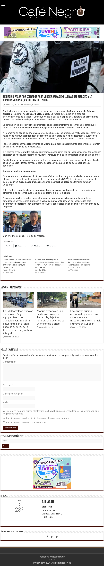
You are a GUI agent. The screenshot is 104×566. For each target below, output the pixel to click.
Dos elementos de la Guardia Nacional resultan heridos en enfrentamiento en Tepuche (79, 262)
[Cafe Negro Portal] (52, 12)
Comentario (9, 361)
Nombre (8, 385)
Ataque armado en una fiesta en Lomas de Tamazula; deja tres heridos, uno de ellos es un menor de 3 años (50, 317)
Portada (35, 105)
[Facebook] (47, 537)
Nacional (27, 105)
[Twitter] (52, 537)
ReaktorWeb (58, 556)
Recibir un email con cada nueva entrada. (26, 422)
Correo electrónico (13, 393)
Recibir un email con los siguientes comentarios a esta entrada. (37, 418)
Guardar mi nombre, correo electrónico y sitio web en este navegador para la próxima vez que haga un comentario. (51, 412)
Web (5, 402)
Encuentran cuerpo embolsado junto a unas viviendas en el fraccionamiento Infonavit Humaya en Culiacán (85, 317)
